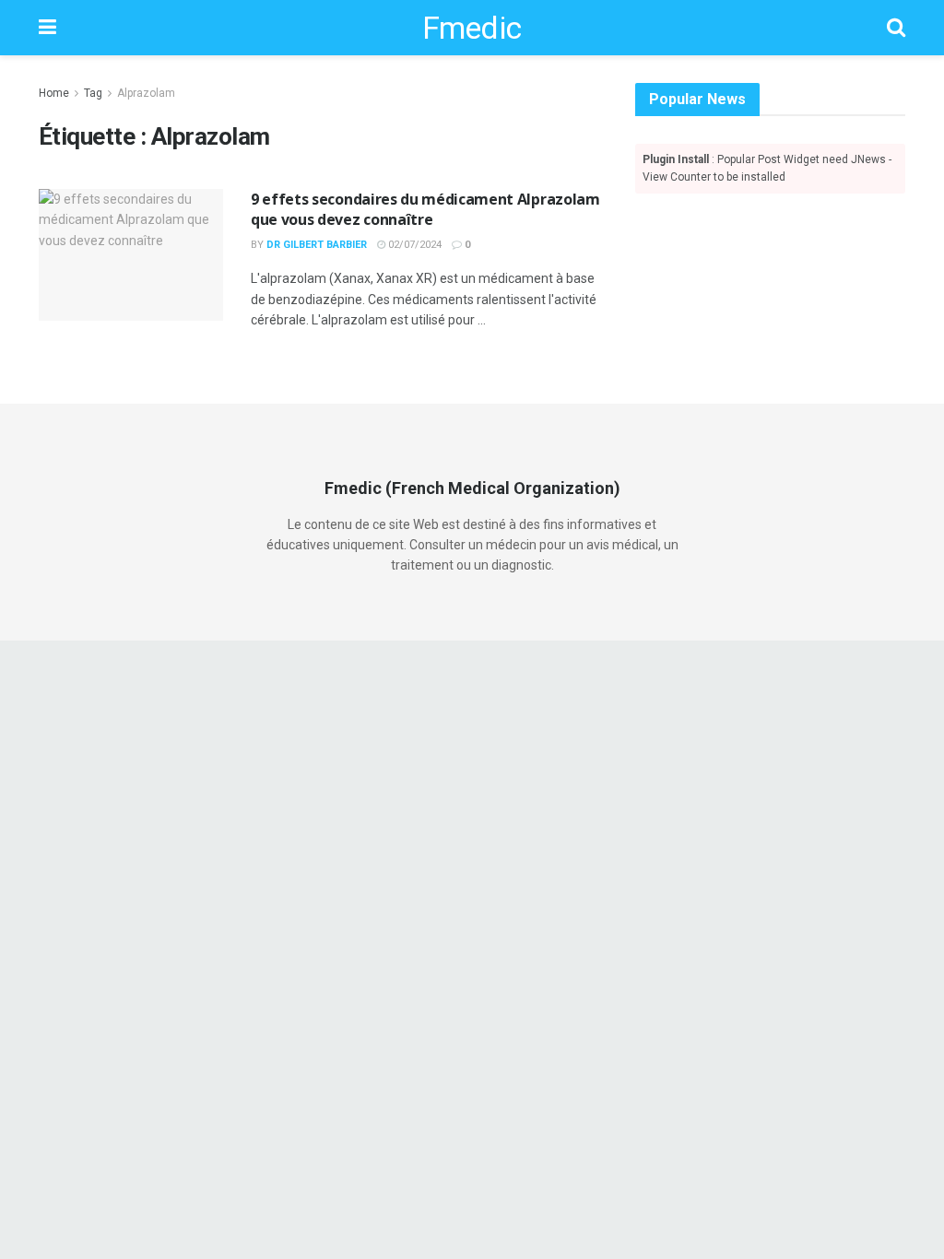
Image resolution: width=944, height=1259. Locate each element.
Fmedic (472, 27)
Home (54, 93)
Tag (93, 93)
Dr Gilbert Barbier (316, 245)
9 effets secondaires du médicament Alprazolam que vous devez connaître (425, 209)
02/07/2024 (413, 245)
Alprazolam (146, 93)
